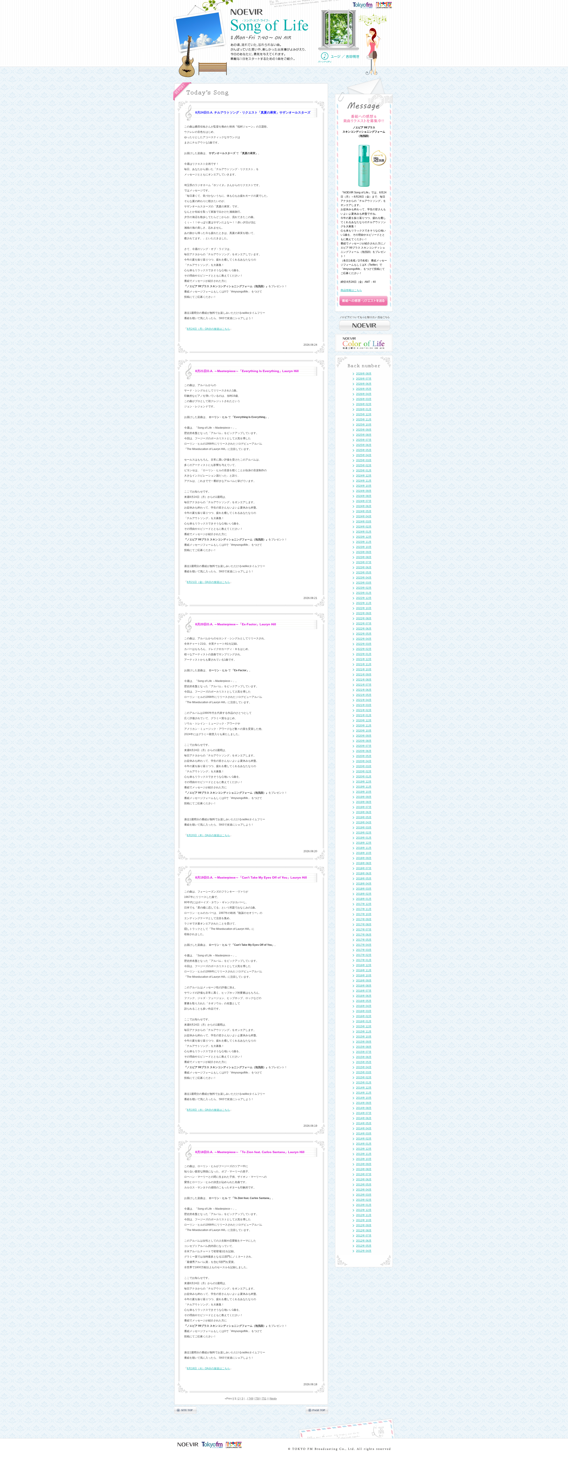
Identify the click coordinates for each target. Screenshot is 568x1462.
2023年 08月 (363, 557)
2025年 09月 (363, 429)
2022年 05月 (363, 633)
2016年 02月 (363, 1016)
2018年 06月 (363, 873)
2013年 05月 (363, 1184)
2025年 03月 (363, 460)
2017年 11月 (363, 909)
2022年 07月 (363, 623)
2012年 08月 (363, 1230)
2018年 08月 (363, 863)
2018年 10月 (363, 853)
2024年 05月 (363, 511)
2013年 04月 (363, 1189)
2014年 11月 (363, 1092)
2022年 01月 (363, 654)
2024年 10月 (363, 485)
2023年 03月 (363, 582)
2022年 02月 (363, 649)
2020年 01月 (363, 776)
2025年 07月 (363, 440)
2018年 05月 (363, 878)
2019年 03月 (363, 827)
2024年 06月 (363, 506)
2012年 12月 (363, 1210)
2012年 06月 (363, 1240)
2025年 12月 (363, 414)
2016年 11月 (363, 970)
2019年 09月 (363, 797)
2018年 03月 (363, 888)
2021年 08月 (363, 679)
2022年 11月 (363, 603)
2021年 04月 (363, 700)
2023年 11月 (363, 542)
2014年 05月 (363, 1123)
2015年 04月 (363, 1067)
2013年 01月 (363, 1205)
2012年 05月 (363, 1245)
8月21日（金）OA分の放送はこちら (208, 582)
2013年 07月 (363, 1174)
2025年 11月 (363, 419)
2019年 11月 (363, 786)
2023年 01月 (363, 593)
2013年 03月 (363, 1194)
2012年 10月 (363, 1220)
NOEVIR (247, 12)
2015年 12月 (363, 1026)
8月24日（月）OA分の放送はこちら (208, 328)
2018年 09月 (363, 858)
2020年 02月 (363, 771)
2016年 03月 (363, 1011)
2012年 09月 (363, 1225)
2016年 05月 (363, 1001)
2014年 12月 (363, 1087)
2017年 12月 (363, 904)
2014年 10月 (363, 1097)
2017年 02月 (363, 955)
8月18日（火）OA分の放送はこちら (208, 1368)
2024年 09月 (363, 491)
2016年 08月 (363, 985)
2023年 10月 (363, 547)
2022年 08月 (363, 618)
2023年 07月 (363, 562)
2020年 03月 (363, 766)
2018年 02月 (363, 893)
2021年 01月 (363, 715)
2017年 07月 (363, 929)
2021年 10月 (363, 669)
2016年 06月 (363, 995)
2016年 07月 (363, 990)
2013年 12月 (363, 1148)
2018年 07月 (363, 868)
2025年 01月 (363, 470)
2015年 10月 (363, 1036)
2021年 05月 (363, 695)
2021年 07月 (363, 684)
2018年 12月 (363, 842)
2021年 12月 (363, 659)
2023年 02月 (363, 587)
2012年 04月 (363, 1250)
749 (250, 1398)
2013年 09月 (363, 1164)
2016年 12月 (363, 965)
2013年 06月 (363, 1179)
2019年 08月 (363, 802)
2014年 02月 (363, 1138)
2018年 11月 (363, 848)
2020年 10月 (363, 730)
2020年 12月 (363, 720)
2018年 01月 (363, 899)
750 (257, 1398)
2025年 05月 (363, 450)
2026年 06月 (363, 383)
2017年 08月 (363, 924)
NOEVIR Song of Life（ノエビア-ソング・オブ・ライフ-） (269, 26)
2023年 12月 (363, 536)
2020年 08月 (363, 740)
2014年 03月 (363, 1133)
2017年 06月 (363, 934)
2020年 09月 (363, 735)
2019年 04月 (363, 822)
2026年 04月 (363, 394)
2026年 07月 (363, 378)
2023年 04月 (363, 577)
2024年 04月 (363, 516)
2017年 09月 (363, 919)
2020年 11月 (363, 725)
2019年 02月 (363, 832)
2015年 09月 (363, 1041)
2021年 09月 (363, 674)
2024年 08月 (363, 496)
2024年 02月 (363, 526)
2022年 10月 (363, 608)
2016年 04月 (363, 1006)
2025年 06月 (363, 445)
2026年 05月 (363, 389)
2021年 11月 (363, 664)
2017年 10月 (363, 914)
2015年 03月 (363, 1072)
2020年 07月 (363, 746)
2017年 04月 (363, 944)
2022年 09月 (363, 613)
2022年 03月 (363, 644)
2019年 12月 (363, 781)
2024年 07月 (363, 501)
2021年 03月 (363, 705)
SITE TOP (185, 1410)
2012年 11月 (363, 1215)
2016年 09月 (363, 980)
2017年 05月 (363, 939)
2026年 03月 (363, 399)
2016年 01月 (363, 1021)
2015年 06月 (363, 1057)
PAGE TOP (317, 1410)
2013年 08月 (363, 1169)
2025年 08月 (363, 434)
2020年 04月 (363, 761)
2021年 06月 (363, 689)
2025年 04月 (363, 455)
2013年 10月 (363, 1159)
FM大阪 (388, 3)
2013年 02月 (363, 1199)
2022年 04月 (363, 638)
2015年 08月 (363, 1046)
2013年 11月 (363, 1154)
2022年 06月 (363, 628)
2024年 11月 (363, 480)
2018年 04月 (363, 883)
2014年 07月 (363, 1113)
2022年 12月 (363, 598)
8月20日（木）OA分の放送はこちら (208, 835)
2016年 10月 (363, 975)
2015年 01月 (363, 1082)
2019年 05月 (363, 817)
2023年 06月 (363, 567)
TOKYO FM (365, 4)
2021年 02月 (363, 710)
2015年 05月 (363, 1062)
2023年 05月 (363, 572)
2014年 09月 (363, 1103)
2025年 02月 (363, 465)
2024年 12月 (363, 475)
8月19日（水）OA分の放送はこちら (208, 1109)
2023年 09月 (363, 552)
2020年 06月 (363, 751)
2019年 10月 (363, 791)
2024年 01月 (363, 531)
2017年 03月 (363, 950)
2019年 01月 (363, 837)
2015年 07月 (363, 1052)
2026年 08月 (363, 373)
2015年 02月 (363, 1077)
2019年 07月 (363, 807)
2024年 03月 (363, 521)
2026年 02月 (363, 404)
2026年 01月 (363, 409)
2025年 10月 (363, 424)
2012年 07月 (363, 1235)
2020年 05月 (363, 756)
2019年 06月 (363, 812)
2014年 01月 (363, 1143)
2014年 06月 (363, 1118)
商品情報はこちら (351, 290)
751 (264, 1398)
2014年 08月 (363, 1108)
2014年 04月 (363, 1128)
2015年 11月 (363, 1031)
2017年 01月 (363, 960)
